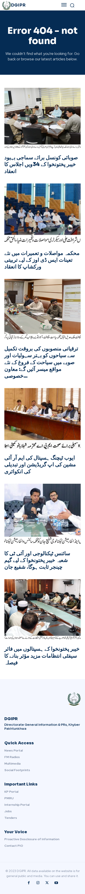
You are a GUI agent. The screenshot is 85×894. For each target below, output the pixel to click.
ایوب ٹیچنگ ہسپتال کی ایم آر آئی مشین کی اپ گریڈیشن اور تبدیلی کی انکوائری (40, 465)
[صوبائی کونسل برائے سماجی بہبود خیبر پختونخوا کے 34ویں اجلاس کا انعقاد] (42, 118)
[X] (47, 882)
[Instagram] (37, 882)
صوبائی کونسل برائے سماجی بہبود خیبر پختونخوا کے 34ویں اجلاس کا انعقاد (41, 164)
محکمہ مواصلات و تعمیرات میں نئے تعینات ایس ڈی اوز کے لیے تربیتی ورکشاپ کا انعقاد (42, 260)
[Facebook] (28, 882)
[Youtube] (56, 882)
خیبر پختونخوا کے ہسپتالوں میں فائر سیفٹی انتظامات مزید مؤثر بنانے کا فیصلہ (42, 656)
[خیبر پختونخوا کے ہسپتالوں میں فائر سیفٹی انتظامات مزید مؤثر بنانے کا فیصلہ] (42, 609)
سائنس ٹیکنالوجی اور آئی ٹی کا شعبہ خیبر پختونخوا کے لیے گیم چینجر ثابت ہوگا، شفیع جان (37, 560)
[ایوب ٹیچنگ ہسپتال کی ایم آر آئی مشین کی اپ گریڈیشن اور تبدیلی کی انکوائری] (42, 418)
